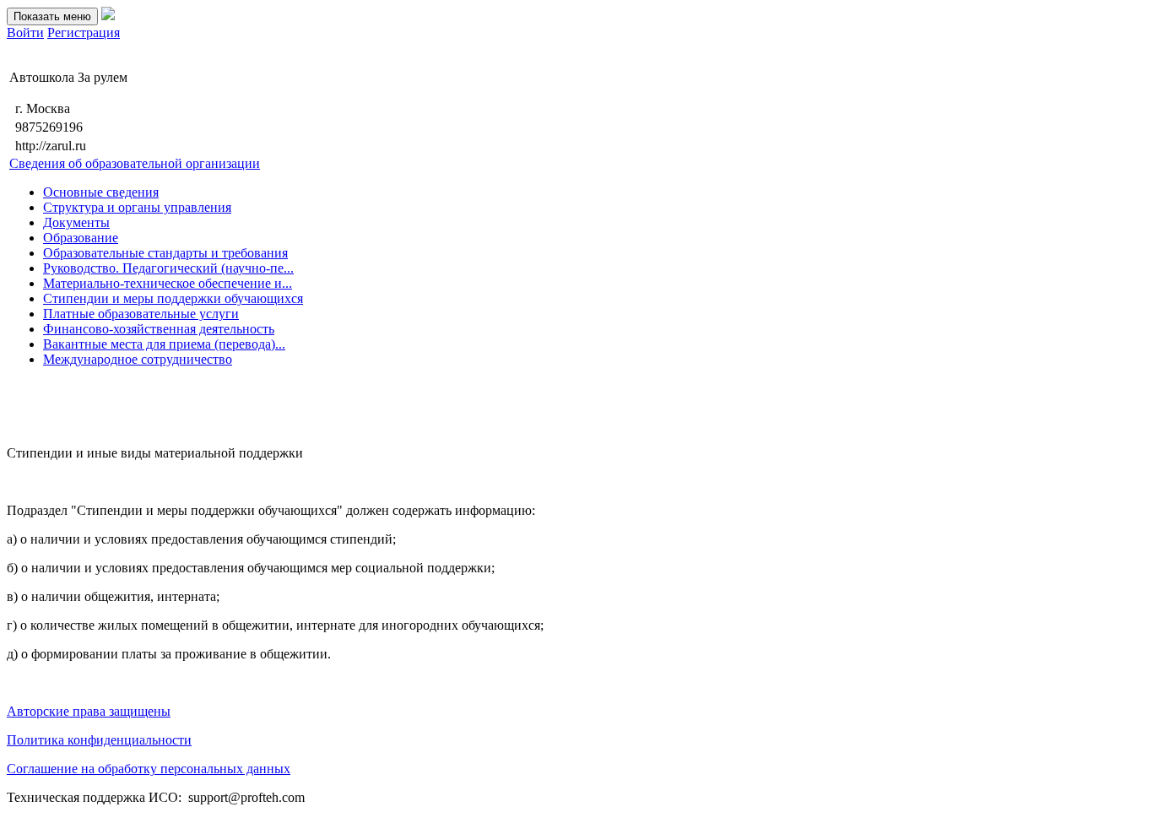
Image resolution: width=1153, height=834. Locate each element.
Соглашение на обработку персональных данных (148, 768)
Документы (76, 222)
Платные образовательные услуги (141, 313)
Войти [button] (25, 32)
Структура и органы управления (137, 207)
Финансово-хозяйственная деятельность (158, 329)
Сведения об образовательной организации (134, 163)
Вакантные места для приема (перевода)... (164, 344)
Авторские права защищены (89, 711)
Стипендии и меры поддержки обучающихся (173, 298)
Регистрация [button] (83, 32)
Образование (80, 237)
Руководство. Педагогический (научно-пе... (168, 268)
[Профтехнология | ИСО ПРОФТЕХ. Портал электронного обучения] (108, 15)
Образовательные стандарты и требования (165, 253)
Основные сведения (101, 192)
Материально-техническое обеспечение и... (167, 283)
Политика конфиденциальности (99, 740)
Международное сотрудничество (137, 359)
